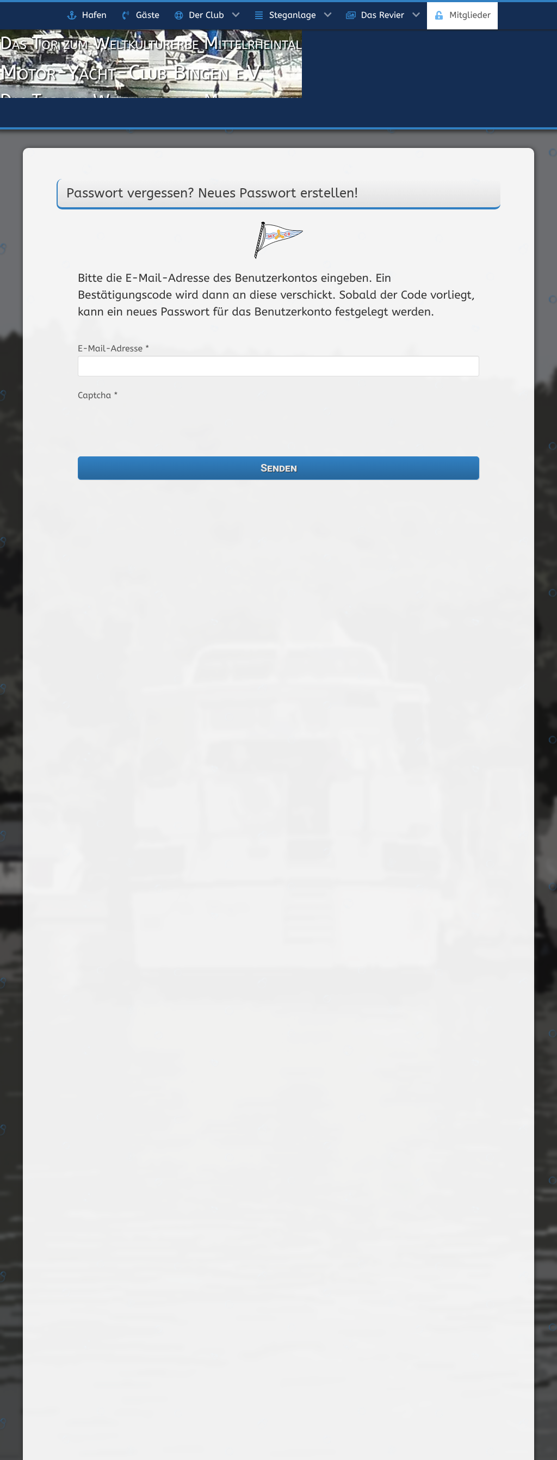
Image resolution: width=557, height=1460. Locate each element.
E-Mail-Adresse (113, 348)
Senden (279, 467)
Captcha (97, 395)
